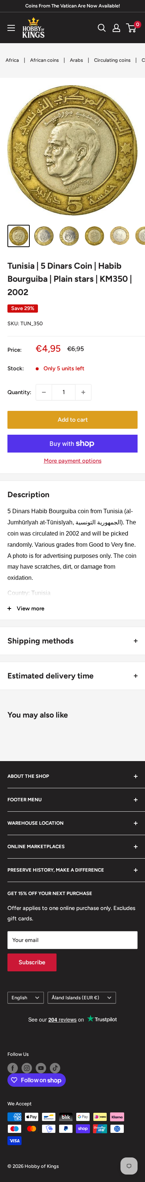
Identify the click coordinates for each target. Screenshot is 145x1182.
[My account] (116, 28)
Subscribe (32, 962)
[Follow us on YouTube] (41, 1068)
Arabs (76, 60)
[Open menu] (11, 28)
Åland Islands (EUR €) (75, 997)
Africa (12, 60)
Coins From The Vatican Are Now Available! (72, 6)
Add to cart (73, 419)
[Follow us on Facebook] (12, 1068)
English (19, 997)
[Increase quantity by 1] (83, 392)
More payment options (73, 460)
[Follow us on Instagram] (27, 1068)
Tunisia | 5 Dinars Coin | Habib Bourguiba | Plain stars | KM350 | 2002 (69, 279)
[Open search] (102, 28)
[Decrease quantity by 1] (44, 392)
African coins (44, 60)
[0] (131, 27)
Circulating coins (112, 60)
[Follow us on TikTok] (55, 1068)
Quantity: (19, 392)
